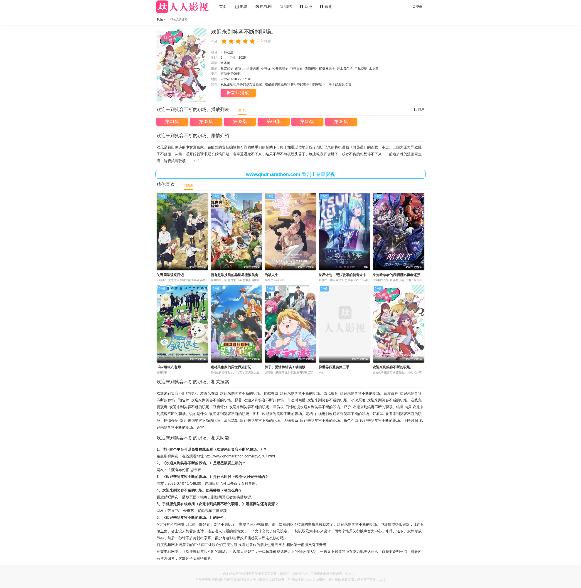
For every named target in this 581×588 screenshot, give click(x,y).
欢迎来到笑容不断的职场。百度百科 (369, 393)
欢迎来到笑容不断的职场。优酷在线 (249, 393)
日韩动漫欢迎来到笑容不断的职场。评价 (318, 407)
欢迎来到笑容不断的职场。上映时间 (389, 420)
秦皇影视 (164, 456)
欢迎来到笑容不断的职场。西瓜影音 (309, 393)
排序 (420, 109)
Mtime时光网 (167, 524)
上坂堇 (374, 68)
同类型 (188, 185)
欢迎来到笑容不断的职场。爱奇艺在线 (187, 393)
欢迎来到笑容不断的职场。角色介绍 (329, 420)
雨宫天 (240, 68)
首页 (223, 7)
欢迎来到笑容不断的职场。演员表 (256, 407)
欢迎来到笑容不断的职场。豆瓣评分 (198, 407)
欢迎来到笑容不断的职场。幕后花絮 (209, 420)
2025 (242, 57)
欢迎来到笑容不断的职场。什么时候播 (274, 400)
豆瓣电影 (164, 551)
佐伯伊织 (311, 68)
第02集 (206, 121)
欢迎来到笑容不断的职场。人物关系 (269, 420)
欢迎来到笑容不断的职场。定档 (287, 414)
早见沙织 (361, 68)
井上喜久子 (345, 68)
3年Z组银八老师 (169, 367)
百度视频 (219, 511)
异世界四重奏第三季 (334, 367)
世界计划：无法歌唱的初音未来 (342, 275)
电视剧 (265, 7)
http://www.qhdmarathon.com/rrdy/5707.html (240, 456)
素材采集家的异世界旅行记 (231, 367)
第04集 (274, 121)
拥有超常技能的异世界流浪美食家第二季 (241, 275)
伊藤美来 (252, 68)
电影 (243, 7)
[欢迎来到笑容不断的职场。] (182, 65)
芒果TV (173, 511)
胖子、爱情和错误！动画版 (285, 367)
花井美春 (296, 68)
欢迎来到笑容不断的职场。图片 (234, 414)
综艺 (287, 7)
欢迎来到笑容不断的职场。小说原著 (336, 400)
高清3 (242, 110)
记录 (418, 6)
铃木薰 (225, 63)
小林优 (266, 68)
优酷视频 (205, 511)
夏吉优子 (227, 68)
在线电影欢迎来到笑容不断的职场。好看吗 (349, 414)
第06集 (341, 121)
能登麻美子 (327, 68)
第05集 (307, 121)
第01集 (172, 121)
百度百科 (241, 483)
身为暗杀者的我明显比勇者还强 (396, 275)
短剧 (327, 7)
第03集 (240, 121)
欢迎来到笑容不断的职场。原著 (216, 400)
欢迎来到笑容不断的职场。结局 (378, 407)
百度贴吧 (164, 497)
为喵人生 (271, 275)
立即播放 (240, 92)
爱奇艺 (188, 511)
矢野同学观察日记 (170, 275)
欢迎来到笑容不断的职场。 (393, 367)
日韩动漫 (227, 52)
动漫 (307, 7)
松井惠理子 (280, 68)
